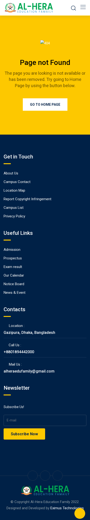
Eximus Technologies (67, 508)
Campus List (14, 207)
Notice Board (14, 284)
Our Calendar (14, 275)
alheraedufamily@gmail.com (29, 371)
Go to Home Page (45, 104)
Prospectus (13, 258)
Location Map (14, 190)
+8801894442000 (19, 352)
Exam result (13, 267)
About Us (11, 173)
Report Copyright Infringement (27, 199)
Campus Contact (17, 182)
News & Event (14, 292)
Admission (12, 249)
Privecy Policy (14, 216)
